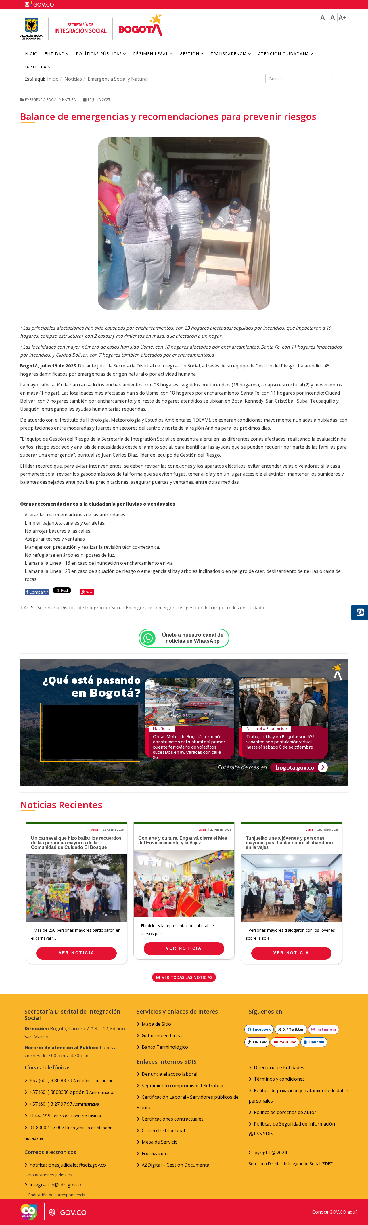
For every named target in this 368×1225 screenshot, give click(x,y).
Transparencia (228, 53)
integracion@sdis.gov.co (55, 1185)
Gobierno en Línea (162, 1035)
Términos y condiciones (279, 1079)
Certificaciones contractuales (173, 1119)
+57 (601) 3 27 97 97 (64, 1104)
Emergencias (140, 607)
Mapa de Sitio (156, 1024)
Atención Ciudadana (283, 53)
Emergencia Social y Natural (118, 79)
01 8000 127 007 (68, 1132)
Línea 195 (66, 1116)
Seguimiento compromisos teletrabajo (183, 1085)
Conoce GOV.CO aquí (334, 1212)
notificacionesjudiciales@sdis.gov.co (68, 1165)
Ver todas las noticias (186, 977)
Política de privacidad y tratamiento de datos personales (299, 1095)
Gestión (189, 53)
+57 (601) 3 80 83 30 (72, 1080)
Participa (35, 67)
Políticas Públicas (99, 53)
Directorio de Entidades (279, 1067)
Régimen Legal (150, 53)
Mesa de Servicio (160, 1142)
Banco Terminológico (165, 1047)
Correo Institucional (163, 1130)
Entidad (55, 53)
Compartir (37, 592)
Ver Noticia (77, 952)
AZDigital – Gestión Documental (176, 1165)
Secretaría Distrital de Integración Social (80, 607)
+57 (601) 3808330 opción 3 (73, 1092)
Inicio (31, 53)
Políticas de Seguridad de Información (294, 1124)
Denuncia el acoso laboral (169, 1074)
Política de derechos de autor (285, 1112)
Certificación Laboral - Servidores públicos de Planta (188, 1102)
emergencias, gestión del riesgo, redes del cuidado (210, 607)
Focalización (155, 1153)
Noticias (73, 79)
